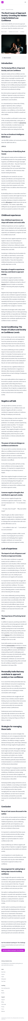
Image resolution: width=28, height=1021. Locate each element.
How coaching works (5, 988)
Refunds (3, 1011)
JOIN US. (3, 146)
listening (7, 635)
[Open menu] (25, 2)
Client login (3, 1004)
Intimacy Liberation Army (6, 961)
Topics (2, 976)
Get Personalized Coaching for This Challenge (13, 950)
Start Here (3, 972)
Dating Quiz (3, 979)
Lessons (3, 9)
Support (3, 999)
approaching (22, 123)
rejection (3, 284)
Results (2, 993)
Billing (2, 1002)
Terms (2, 1009)
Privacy (2, 1006)
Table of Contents (7, 58)
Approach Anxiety (9, 9)
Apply (2, 990)
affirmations (9, 202)
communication (11, 645)
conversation (20, 648)
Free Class (3, 981)
